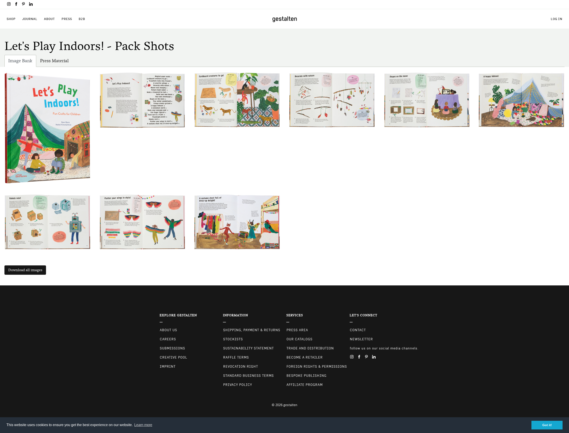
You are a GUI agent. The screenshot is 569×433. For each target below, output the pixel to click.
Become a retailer (305, 357)
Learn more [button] (143, 425)
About (49, 19)
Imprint (168, 367)
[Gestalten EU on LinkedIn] (31, 4)
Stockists (233, 339)
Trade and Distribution (310, 348)
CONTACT (358, 330)
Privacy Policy (237, 385)
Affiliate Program (305, 385)
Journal (29, 19)
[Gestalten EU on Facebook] (16, 4)
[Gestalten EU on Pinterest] (23, 4)
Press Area (297, 330)
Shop (11, 19)
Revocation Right (240, 367)
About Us (168, 330)
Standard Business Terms (248, 376)
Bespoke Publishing (307, 376)
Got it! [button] (547, 425)
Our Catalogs (300, 339)
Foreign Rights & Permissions (317, 367)
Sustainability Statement (248, 348)
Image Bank (22, 62)
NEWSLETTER (361, 339)
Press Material (54, 60)
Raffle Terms (236, 357)
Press (67, 19)
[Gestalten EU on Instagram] (9, 4)
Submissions (172, 348)
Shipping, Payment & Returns (251, 330)
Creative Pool (173, 357)
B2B (82, 19)
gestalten (290, 405)
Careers (168, 339)
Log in (556, 19)
